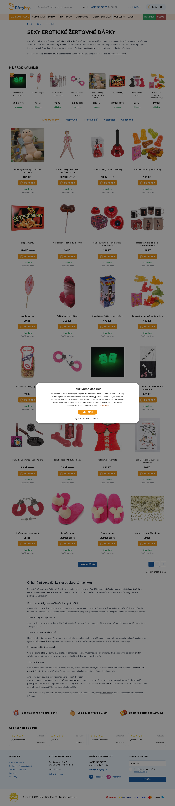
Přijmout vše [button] (87, 412)
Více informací (103, 406)
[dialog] (87, 403)
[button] (87, 418)
